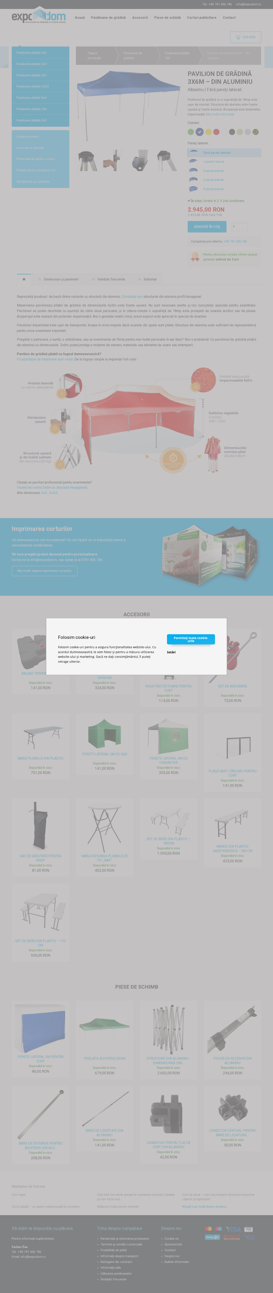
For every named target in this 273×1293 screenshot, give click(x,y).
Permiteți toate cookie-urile (191, 639)
